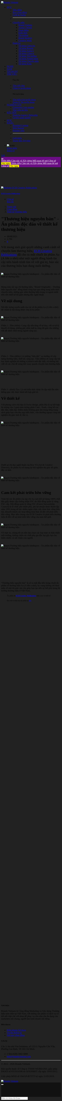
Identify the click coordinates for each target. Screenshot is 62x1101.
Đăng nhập (12, 148)
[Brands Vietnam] (9, 2)
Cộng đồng (12, 209)
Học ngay (6, 163)
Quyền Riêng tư (14, 1032)
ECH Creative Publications (10, 193)
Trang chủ (11, 206)
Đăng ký (11, 150)
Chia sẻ (10, 199)
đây (30, 601)
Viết (3, 155)
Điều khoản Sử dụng (16, 1030)
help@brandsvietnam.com (19, 1056)
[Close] (2, 158)
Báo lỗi (10, 201)
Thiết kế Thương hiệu (17, 212)
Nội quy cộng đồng (16, 1035)
